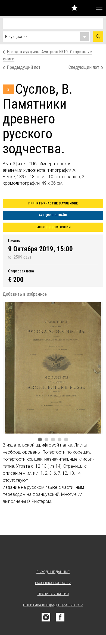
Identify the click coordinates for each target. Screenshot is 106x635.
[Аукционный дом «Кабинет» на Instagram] (46, 617)
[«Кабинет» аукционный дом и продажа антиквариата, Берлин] (16, 7)
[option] (53, 368)
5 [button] (66, 439)
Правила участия (53, 594)
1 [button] (40, 439)
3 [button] (53, 439)
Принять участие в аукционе (53, 203)
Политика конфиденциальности (53, 605)
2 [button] (46, 439)
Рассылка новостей (53, 583)
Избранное (74, 8)
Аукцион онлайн (53, 215)
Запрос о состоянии (53, 227)
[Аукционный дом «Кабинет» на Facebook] (60, 617)
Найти (98, 36)
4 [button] (59, 439)
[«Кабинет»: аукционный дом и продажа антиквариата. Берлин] (53, 553)
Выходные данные (53, 572)
